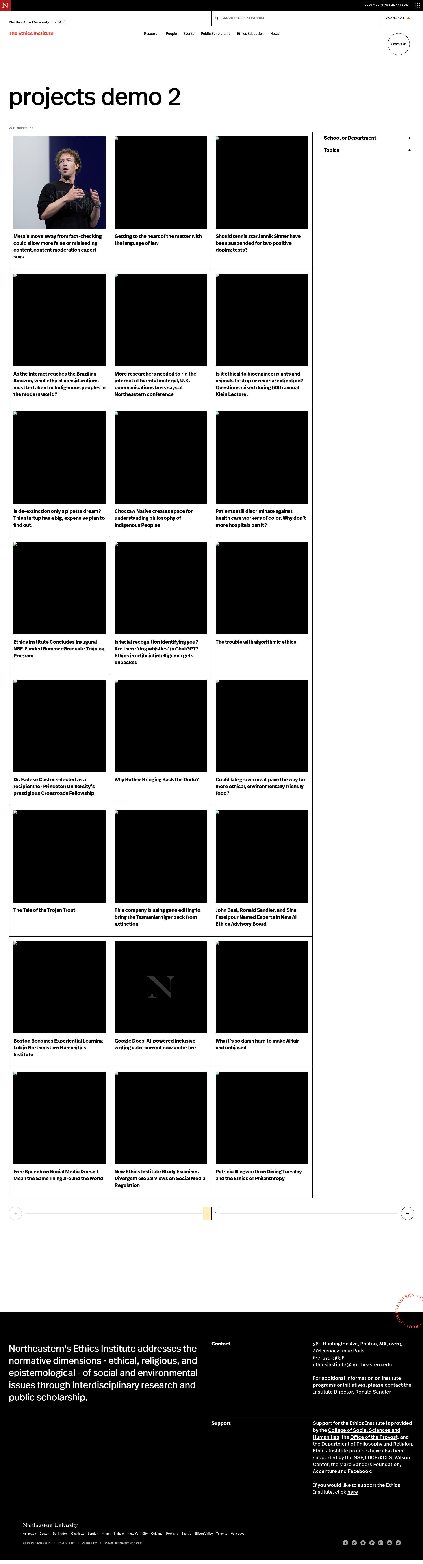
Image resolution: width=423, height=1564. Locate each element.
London (93, 1533)
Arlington (29, 1533)
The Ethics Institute (31, 33)
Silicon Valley (204, 1533)
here (352, 1492)
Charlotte (77, 1533)
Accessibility (89, 1542)
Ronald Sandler (373, 1392)
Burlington (60, 1533)
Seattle (186, 1533)
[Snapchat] (389, 1542)
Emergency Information (36, 1542)
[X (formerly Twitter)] (354, 1542)
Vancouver (238, 1533)
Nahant (119, 1533)
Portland (172, 1533)
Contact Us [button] (398, 44)
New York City (138, 1533)
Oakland (157, 1533)
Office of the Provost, (374, 1437)
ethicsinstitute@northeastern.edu (352, 1364)
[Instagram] (380, 1542)
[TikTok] (398, 1542)
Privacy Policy (66, 1542)
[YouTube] (363, 1542)
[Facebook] (345, 1542)
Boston (44, 1533)
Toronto (221, 1533)
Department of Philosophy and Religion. (367, 1444)
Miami (106, 1533)
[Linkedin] (372, 1542)
